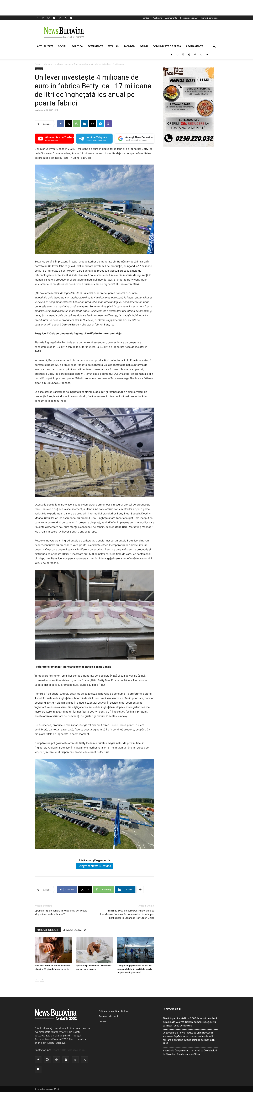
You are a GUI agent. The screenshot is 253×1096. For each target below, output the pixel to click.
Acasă (37, 63)
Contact (146, 18)
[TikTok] (59, 17)
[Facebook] (37, 17)
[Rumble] (48, 17)
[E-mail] (92, 123)
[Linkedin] (84, 123)
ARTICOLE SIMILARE (48, 930)
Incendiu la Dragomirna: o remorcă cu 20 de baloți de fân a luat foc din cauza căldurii (190, 1052)
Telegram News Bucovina (94, 866)
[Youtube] (71, 17)
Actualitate (45, 46)
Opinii (144, 46)
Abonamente (171, 18)
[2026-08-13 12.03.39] (188, 145)
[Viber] (108, 123)
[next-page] (42, 979)
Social (62, 46)
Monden (129, 46)
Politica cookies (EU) (189, 18)
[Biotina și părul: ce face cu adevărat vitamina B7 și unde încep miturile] (53, 950)
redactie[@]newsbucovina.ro (68, 1050)
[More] (140, 889)
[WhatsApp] (76, 123)
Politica (77, 46)
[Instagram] (42, 17)
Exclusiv (113, 46)
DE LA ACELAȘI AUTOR (75, 930)
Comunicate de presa (167, 46)
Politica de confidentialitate (114, 1011)
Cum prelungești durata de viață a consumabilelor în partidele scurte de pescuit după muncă (134, 969)
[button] (214, 46)
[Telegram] (54, 17)
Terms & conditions (209, 18)
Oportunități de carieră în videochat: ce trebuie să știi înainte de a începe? (61, 912)
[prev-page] (37, 979)
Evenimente (95, 46)
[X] (65, 17)
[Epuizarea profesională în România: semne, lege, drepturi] (94, 950)
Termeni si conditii (109, 1016)
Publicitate (157, 18)
